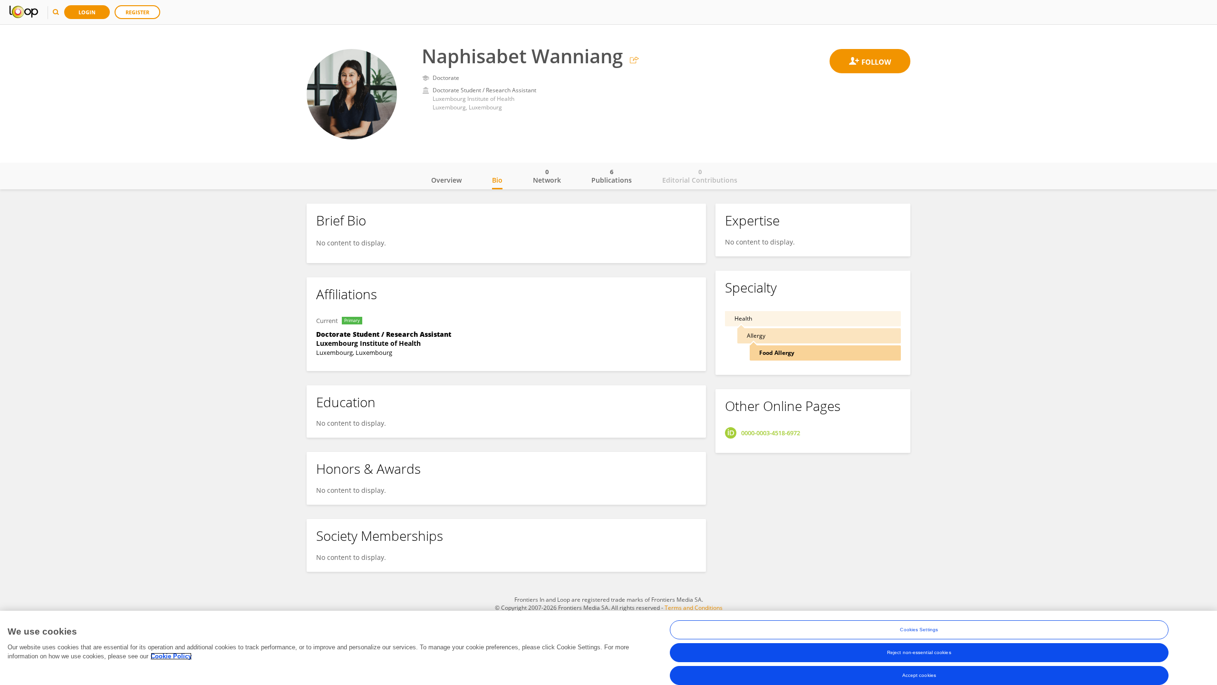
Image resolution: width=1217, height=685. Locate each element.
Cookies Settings (919, 629)
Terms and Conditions (694, 608)
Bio (497, 180)
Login (87, 12)
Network (547, 176)
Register (137, 12)
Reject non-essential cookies (919, 652)
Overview (446, 180)
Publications (611, 176)
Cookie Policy (171, 656)
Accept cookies (919, 675)
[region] (608, 648)
